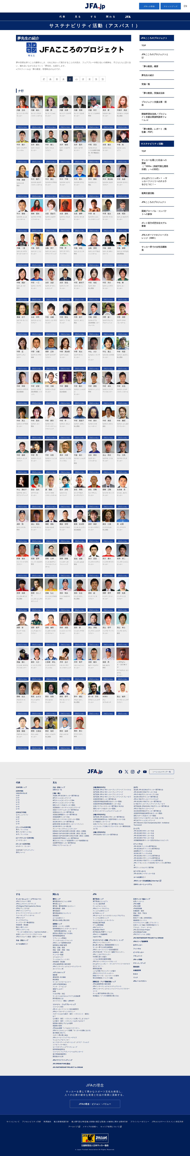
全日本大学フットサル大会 (143, 853)
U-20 (17, 817)
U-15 (17, 809)
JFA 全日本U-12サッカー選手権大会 (105, 834)
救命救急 (56, 979)
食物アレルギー (58, 989)
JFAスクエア (20, 917)
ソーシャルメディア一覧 (161, 771)
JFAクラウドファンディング (62, 1060)
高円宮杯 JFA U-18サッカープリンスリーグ (108, 794)
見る (78, 16)
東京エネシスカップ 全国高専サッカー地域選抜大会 (70, 840)
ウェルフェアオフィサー (61, 1040)
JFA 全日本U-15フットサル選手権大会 (147, 858)
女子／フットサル (22, 834)
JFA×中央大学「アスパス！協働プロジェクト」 (109, 952)
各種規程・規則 (138, 911)
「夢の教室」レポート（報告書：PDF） (154, 130)
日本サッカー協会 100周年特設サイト (146, 925)
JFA (95, 894)
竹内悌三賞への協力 (100, 956)
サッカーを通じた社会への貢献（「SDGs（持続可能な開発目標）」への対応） (155, 164)
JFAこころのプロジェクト (154, 201)
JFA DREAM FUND (139, 932)
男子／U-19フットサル (24, 832)
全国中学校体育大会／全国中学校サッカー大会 (109, 819)
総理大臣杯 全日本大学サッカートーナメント (68, 824)
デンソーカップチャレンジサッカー (65, 828)
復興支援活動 (148, 193)
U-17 (17, 804)
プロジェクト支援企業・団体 (154, 103)
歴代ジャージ (20, 852)
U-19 (17, 800)
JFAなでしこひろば (22, 908)
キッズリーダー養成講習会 (25, 922)
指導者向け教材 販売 (60, 945)
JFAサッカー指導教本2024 (62, 943)
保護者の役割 (57, 1025)
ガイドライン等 (58, 969)
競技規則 (56, 915)
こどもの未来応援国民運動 (102, 959)
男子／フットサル (22, 829)
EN (185, 6)
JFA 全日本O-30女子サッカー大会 (145, 792)
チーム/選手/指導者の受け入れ (103, 993)
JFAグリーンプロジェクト (102, 942)
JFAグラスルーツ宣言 (23, 901)
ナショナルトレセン (100, 906)
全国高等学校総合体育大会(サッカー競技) (107, 801)
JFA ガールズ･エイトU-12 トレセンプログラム (109, 915)
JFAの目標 (136, 906)
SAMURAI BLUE (21, 793)
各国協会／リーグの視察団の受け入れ (106, 996)
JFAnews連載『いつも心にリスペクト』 (66, 1028)
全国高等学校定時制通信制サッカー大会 (107, 804)
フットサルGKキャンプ (101, 918)
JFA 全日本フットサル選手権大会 (145, 846)
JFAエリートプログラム (101, 908)
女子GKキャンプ (98, 913)
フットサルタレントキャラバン (103, 920)
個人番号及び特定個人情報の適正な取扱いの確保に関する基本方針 (99, 1121)
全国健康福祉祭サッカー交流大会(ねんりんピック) (151, 840)
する (94, 16)
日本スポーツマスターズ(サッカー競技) (66, 819)
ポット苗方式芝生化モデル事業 (154, 224)
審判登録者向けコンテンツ (62, 913)
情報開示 (136, 915)
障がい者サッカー (22, 927)
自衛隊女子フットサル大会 (143, 851)
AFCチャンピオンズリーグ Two (63, 802)
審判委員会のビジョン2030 (62, 901)
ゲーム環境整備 (98, 925)
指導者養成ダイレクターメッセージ (65, 928)
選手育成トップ (98, 899)
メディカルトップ (59, 972)
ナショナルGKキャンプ (101, 911)
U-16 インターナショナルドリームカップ (107, 811)
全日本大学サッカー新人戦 (62, 826)
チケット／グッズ (139, 963)
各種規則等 (137, 970)
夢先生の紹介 (148, 75)
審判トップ (56, 899)
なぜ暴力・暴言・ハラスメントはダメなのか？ (69, 1021)
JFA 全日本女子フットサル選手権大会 (147, 848)
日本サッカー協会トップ (141, 899)
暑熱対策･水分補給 (59, 977)
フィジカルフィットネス (61, 959)
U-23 (17, 795)
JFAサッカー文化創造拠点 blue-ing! (146, 881)
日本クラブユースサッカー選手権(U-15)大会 (108, 824)
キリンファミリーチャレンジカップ (28, 913)
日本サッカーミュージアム (143, 884)
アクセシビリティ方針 (31, 1121)
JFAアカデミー (98, 927)
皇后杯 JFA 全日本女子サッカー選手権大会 (148, 789)
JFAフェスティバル (22, 929)
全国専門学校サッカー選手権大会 (64, 843)
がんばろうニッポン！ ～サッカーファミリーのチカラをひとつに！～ (154, 181)
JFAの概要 (136, 903)
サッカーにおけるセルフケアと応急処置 (66, 996)
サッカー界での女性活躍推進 (154, 248)
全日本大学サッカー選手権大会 (63, 821)
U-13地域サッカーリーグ (101, 821)
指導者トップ (57, 924)
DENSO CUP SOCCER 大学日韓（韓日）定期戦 (69, 831)
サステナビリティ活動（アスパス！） (95, 25)
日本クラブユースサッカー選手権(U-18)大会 (108, 806)
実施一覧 (146, 84)
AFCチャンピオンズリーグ (62, 798)
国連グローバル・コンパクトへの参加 (154, 212)
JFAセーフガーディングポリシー (64, 1011)
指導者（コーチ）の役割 (61, 926)
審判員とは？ (57, 903)
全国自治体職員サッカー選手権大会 (65, 814)
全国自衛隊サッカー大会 (61, 817)
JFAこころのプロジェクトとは (155, 56)
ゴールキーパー (58, 957)
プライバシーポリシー (139, 1121)
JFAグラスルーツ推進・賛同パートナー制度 (31, 936)
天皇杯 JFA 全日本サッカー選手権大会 (66, 795)
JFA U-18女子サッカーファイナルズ (146, 799)
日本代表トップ (21, 787)
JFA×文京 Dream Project (141, 929)
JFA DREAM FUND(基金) (61, 1064)
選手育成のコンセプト (100, 901)
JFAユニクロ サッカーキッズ (26, 903)
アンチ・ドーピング (59, 986)
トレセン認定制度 (99, 903)
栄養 (54, 991)
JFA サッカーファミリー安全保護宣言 (66, 1009)
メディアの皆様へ (90, 1126)
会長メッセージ (138, 901)
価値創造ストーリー (140, 920)
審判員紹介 (56, 911)
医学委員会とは (58, 998)
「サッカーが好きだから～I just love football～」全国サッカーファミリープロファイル (32, 933)
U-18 (17, 802)
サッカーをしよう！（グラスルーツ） (29, 899)
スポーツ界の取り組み (60, 1035)
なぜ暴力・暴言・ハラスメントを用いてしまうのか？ (71, 1018)
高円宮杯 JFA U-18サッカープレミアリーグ (108, 792)
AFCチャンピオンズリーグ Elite (63, 800)
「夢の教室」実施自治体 (153, 92)
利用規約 (47, 1121)
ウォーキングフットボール (25, 915)
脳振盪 (55, 975)
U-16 (17, 806)
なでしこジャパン (22, 814)
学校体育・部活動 (22, 925)
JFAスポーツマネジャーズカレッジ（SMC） (155, 236)
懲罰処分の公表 (58, 1056)
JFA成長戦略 (137, 908)
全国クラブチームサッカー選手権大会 (66, 810)
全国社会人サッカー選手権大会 (63, 812)
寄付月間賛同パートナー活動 (103, 978)
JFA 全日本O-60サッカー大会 (144, 835)
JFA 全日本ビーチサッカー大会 (144, 873)
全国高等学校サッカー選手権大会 (104, 799)
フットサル (137, 948)
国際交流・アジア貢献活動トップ (104, 981)
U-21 (17, 797)
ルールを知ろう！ (140, 877)
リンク (135, 977)
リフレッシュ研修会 (59, 938)
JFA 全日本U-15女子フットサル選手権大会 (148, 860)
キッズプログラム (22, 920)
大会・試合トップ (59, 787)
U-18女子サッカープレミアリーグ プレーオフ (149, 804)
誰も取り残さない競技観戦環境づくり (106, 945)
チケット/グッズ (171, 6)
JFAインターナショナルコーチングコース (67, 966)
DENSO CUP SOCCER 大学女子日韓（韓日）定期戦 (71, 836)
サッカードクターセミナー (62, 982)
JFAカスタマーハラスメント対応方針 (167, 1121)
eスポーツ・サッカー (23, 846)
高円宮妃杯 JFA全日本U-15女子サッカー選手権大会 (151, 806)
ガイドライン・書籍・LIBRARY (63, 1001)
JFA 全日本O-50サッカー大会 (144, 833)
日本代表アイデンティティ (25, 850)
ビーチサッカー (21, 840)
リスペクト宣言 (58, 1007)
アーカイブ (73, 1126)
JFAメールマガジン (140, 981)
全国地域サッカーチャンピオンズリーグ (66, 807)
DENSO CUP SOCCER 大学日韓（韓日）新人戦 (69, 833)
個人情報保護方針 (61, 1121)
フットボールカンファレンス (63, 940)
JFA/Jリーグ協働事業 (100, 934)
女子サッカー (137, 945)
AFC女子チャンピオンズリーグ (144, 820)
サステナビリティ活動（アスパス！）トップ (108, 940)
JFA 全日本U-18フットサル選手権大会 (147, 855)
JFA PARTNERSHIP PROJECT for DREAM (68, 1067)
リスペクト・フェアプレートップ (64, 1004)
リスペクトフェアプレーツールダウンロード (68, 1051)
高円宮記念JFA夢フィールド (102, 932)
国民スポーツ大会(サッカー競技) (64, 805)
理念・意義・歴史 (59, 947)
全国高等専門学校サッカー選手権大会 (66, 838)
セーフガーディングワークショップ (65, 1047)
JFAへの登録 (149, 6)
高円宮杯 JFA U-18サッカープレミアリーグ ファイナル (112, 789)
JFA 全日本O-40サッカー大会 (144, 831)
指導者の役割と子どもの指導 (63, 1023)
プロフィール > (22, 127)
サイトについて (13, 1121)
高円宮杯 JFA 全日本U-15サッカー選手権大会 (108, 817)
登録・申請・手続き (140, 913)
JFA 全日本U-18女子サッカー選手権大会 (147, 801)
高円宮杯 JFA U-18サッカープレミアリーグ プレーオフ (112, 796)
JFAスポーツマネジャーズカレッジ (105, 961)
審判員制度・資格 (59, 908)
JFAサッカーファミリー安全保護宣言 (105, 949)
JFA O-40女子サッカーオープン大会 (146, 794)
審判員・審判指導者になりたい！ (64, 906)
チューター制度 (58, 954)
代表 (62, 16)
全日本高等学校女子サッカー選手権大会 (147, 811)
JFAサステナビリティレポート (103, 973)
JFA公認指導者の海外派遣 (62, 964)
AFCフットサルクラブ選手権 (144, 867)
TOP (144, 45)
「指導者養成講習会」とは (62, 931)
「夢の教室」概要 (150, 66)
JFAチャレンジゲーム (23, 910)
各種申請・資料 (58, 952)
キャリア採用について (109, 1126)
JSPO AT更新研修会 (60, 984)
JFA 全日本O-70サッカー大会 (144, 838)
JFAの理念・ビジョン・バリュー (95, 1103)
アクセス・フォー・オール (142, 927)
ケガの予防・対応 (59, 993)
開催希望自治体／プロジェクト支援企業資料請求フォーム (154, 116)
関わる (111, 16)
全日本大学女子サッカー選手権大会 (146, 796)
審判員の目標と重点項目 (61, 920)
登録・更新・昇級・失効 (61, 950)
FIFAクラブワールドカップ (62, 845)
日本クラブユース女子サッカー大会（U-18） (149, 818)
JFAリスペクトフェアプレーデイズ (65, 1037)
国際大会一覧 (57, 789)
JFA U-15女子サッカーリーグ (144, 808)
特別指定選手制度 (99, 922)
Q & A (135, 974)
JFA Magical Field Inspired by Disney (28, 906)
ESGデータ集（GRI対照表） (143, 918)
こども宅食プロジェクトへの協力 (104, 971)
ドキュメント (137, 956)
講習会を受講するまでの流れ (63, 933)
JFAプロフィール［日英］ (142, 934)
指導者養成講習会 (59, 935)
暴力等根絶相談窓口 (59, 1054)
